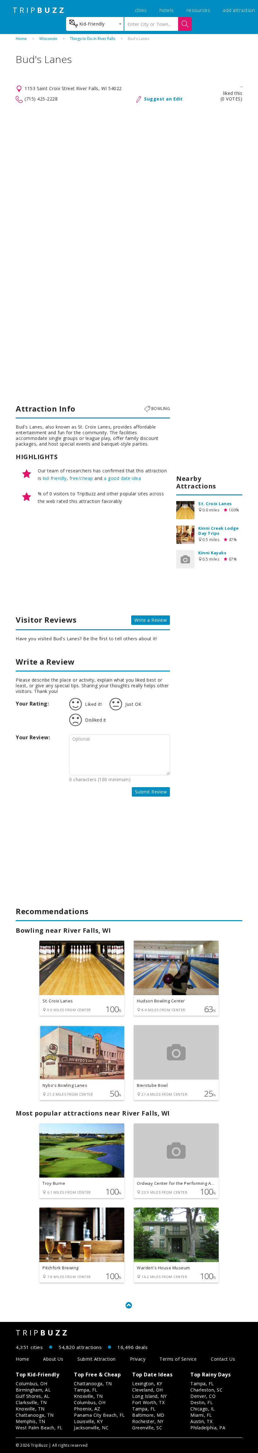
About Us (53, 1359)
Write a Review (150, 620)
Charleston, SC (206, 1390)
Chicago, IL (202, 1409)
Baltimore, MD (148, 1415)
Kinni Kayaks (212, 553)
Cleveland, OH (147, 1390)
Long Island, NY (149, 1396)
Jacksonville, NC (91, 1428)
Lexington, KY (147, 1384)
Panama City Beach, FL (99, 1415)
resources (198, 10)
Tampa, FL (86, 1390)
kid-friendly (55, 478)
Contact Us (223, 1359)
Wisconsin (48, 38)
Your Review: (33, 737)
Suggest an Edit (163, 99)
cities (141, 10)
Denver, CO (203, 1396)
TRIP (39, 10)
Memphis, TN (30, 1421)
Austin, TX (201, 1421)
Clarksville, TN (31, 1402)
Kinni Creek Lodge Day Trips (218, 530)
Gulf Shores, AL (33, 1396)
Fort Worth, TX (148, 1402)
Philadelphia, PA (207, 1428)
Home (21, 38)
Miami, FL (201, 1415)
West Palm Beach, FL (39, 1428)
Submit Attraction (96, 1359)
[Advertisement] (129, 154)
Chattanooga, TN (35, 1415)
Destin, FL (201, 1402)
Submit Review (151, 792)
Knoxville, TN (30, 1409)
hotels (167, 10)
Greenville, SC (147, 1428)
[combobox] (95, 24)
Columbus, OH (31, 1384)
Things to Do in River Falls (92, 38)
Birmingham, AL (33, 1390)
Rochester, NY (148, 1421)
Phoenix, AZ (87, 1409)
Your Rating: (32, 704)
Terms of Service (178, 1359)
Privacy (138, 1359)
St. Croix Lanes (215, 503)
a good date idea (122, 478)
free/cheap (81, 478)
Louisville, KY (88, 1421)
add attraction (239, 10)
